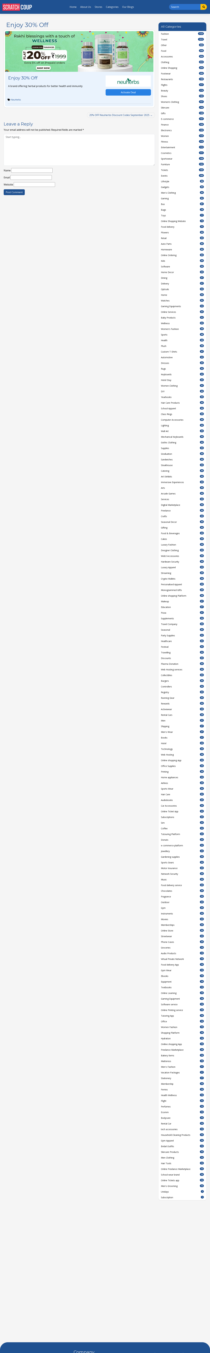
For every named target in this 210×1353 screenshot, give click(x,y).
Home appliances (182, 777)
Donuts (182, 839)
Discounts (182, 658)
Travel (182, 39)
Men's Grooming (182, 1186)
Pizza (182, 612)
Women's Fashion (182, 329)
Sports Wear (182, 788)
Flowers (182, 232)
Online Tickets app (182, 1180)
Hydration (182, 1038)
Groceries (182, 947)
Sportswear (182, 158)
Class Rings (182, 414)
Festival (182, 646)
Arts (182, 487)
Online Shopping (182, 67)
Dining (182, 277)
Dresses (182, 363)
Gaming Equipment (182, 998)
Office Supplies (182, 766)
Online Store (182, 930)
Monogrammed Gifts (182, 590)
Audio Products (182, 953)
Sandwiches (182, 459)
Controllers (182, 686)
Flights (182, 84)
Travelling (182, 652)
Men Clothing (182, 1157)
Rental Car (182, 1123)
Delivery (182, 283)
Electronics (182, 130)
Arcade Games (182, 493)
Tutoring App (182, 1015)
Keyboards (182, 374)
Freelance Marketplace (182, 1049)
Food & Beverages (182, 533)
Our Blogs (128, 7)
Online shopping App (182, 760)
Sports (182, 334)
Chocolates (182, 890)
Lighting (182, 425)
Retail (182, 238)
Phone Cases (182, 942)
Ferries (182, 1089)
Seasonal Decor (182, 521)
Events (182, 175)
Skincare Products (182, 1152)
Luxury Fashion (182, 544)
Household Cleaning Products (182, 1134)
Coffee (182, 828)
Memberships (182, 924)
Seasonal (182, 629)
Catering (182, 470)
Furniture (182, 164)
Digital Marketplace (182, 504)
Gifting (182, 527)
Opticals (182, 289)
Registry (182, 692)
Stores (98, 7)
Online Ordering (182, 255)
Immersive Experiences (182, 482)
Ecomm (182, 1112)
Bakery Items (182, 1055)
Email (7, 177)
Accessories (182, 56)
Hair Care (182, 794)
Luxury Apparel (182, 567)
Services (182, 499)
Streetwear (182, 936)
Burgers (182, 680)
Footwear (182, 73)
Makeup (182, 601)
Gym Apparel (182, 1140)
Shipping (182, 726)
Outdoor (182, 902)
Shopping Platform (182, 1032)
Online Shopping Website (182, 221)
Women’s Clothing (182, 101)
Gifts (182, 113)
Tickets (182, 170)
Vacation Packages (182, 1072)
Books (182, 737)
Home (73, 7)
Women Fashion (182, 1027)
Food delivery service (182, 885)
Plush (182, 346)
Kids (182, 260)
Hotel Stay (182, 380)
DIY (182, 391)
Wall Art (182, 431)
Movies (182, 919)
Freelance (182, 510)
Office (182, 1021)
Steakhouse (182, 465)
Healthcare (182, 641)
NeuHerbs (16, 99)
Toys (182, 215)
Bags (182, 209)
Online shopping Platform (182, 595)
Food (182, 50)
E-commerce (182, 119)
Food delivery (182, 226)
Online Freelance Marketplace (182, 1169)
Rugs (182, 368)
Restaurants (182, 79)
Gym (182, 907)
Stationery (182, 1078)
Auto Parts (182, 243)
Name (7, 170)
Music (182, 879)
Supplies (182, 448)
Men (182, 720)
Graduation (182, 453)
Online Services (182, 311)
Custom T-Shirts (182, 351)
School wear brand (182, 1174)
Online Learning (182, 993)
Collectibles (182, 675)
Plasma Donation (182, 663)
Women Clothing (182, 385)
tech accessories (182, 1129)
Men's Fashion (182, 1066)
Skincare (182, 107)
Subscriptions (182, 817)
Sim (182, 822)
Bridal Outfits (182, 1146)
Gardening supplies (182, 856)
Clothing (182, 62)
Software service (182, 1004)
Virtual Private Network (182, 959)
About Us (85, 7)
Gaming (182, 198)
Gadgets (182, 187)
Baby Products (182, 317)
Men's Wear (182, 731)
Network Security (182, 873)
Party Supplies (182, 635)
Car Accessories (182, 805)
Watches (182, 300)
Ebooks (182, 976)
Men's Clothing (182, 192)
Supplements (182, 618)
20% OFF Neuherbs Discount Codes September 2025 (119, 115)
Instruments (182, 913)
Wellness (182, 323)
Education (182, 607)
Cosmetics (182, 153)
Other (182, 45)
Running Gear (182, 697)
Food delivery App (182, 964)
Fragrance (182, 896)
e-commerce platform (182, 845)
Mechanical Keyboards (182, 436)
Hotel (182, 743)
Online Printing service (182, 1010)
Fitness (182, 141)
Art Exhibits (182, 476)
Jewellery (182, 851)
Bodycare (182, 1117)
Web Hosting (182, 754)
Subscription (182, 1197)
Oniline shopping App (182, 1044)
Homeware (182, 249)
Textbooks (182, 987)
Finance (182, 124)
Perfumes (182, 1106)
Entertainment (182, 147)
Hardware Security (182, 561)
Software (182, 266)
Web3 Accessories (182, 556)
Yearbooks (182, 397)
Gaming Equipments (182, 306)
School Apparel (182, 408)
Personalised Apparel (182, 584)
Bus (182, 204)
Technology (182, 749)
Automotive (182, 357)
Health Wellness (182, 1095)
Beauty (182, 90)
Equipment (182, 981)
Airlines (182, 783)
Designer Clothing (182, 550)
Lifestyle (182, 181)
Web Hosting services (182, 669)
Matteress (182, 1061)
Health (182, 340)
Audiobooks (182, 800)
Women (182, 136)
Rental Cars (182, 714)
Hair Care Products (182, 402)
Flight (182, 1100)
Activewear (182, 709)
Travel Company (182, 624)
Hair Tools (182, 1163)
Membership (182, 1083)
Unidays (182, 1191)
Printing (182, 771)
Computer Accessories (182, 419)
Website (8, 184)
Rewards (182, 703)
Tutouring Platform (182, 834)
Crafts (182, 516)
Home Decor (182, 272)
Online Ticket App (182, 811)
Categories (112, 7)
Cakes (182, 539)
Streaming (182, 573)
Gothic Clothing (182, 442)
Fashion (182, 33)
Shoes (182, 96)
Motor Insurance (182, 868)
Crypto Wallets (182, 578)
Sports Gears (182, 862)
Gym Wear (182, 970)
